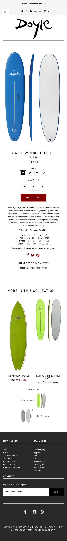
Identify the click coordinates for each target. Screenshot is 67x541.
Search (6, 449)
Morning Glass (40, 464)
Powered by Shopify (45, 530)
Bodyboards (39, 467)
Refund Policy (9, 461)
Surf (37, 390)
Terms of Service (10, 455)
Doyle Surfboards (33, 527)
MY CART (41, 11)
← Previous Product (26, 401)
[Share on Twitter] (32, 256)
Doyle (5, 452)
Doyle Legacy (39, 449)
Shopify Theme (52, 527)
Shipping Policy (9, 458)
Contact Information (11, 467)
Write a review (41, 268)
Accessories (39, 461)
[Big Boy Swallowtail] (19, 372)
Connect (37, 470)
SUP (36, 458)
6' (44, 173)
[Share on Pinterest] (38, 256)
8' (30, 173)
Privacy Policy (9, 464)
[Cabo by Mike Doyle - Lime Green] (48, 342)
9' (23, 173)
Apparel (37, 452)
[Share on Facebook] (28, 256)
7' (37, 173)
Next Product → (43, 416)
